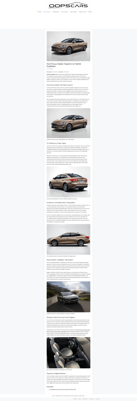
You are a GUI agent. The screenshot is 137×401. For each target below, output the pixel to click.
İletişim (80, 398)
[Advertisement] (68, 21)
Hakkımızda (75, 398)
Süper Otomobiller (73, 11)
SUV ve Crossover (64, 11)
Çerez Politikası (91, 398)
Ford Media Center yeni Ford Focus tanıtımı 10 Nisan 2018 (63, 389)
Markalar (90, 11)
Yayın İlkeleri (97, 398)
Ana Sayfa (39, 11)
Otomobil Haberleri (47, 11)
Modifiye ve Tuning (82, 11)
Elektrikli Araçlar (56, 11)
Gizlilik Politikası (85, 398)
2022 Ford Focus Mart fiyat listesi (58, 331)
